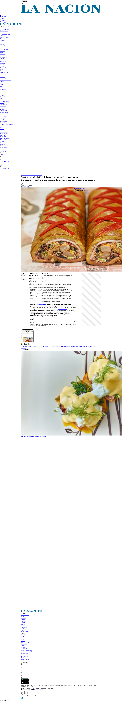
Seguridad (2, 63)
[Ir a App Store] (25, 683)
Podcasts (2, 103)
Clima (1, 35)
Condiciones (37, 689)
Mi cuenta (4, 22)
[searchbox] (60, 27)
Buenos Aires (3, 61)
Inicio (3, 14)
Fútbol (1, 84)
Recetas (29, 175)
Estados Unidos (3, 57)
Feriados (2, 100)
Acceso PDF (3, 116)
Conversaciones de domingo (7, 124)
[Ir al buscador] (22, 3)
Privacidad (42, 689)
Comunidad (3, 68)
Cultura (2, 66)
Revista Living (3, 136)
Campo (1, 46)
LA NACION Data (4, 37)
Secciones (4, 16)
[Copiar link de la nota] (21, 277)
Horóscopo (2, 98)
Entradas (76, 188)
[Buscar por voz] (120, 27)
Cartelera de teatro (4, 112)
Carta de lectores (4, 123)
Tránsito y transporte (5, 34)
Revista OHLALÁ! (4, 132)
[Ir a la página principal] (61, 12)
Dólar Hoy (2, 45)
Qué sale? (2, 109)
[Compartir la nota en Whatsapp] (23, 275)
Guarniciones (82, 188)
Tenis (1, 87)
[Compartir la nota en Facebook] (21, 279)
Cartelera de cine (4, 110)
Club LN (3, 20)
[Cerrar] (21, 24)
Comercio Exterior (4, 49)
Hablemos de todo (4, 72)
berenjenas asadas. (62, 309)
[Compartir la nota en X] (23, 279)
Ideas (1, 127)
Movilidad (2, 51)
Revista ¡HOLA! (3, 133)
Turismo (2, 95)
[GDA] (24, 694)
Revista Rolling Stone (5, 138)
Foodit (3, 18)
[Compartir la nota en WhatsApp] (25, 275)
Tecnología (2, 97)
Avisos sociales (3, 121)
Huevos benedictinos (33, 436)
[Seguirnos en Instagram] (21, 672)
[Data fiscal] (22, 698)
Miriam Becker (26, 186)
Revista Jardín (3, 139)
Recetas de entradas (36, 175)
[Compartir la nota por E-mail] (25, 279)
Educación (2, 64)
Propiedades (3, 48)
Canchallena (3, 89)
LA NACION (24, 175)
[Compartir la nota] (21, 275)
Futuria (1, 43)
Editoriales (2, 77)
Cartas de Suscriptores (5, 80)
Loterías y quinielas (4, 101)
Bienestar (2, 69)
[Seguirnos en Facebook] (21, 664)
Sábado (2, 126)
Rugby (1, 86)
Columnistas (3, 78)
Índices (1, 52)
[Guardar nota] (21, 274)
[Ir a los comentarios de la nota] (23, 274)
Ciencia (1, 71)
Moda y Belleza (3, 104)
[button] (61, 96)
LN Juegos (2, 94)
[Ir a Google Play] (25, 680)
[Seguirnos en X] (21, 668)
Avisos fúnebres (4, 120)
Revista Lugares (4, 135)
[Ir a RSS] (21, 676)
